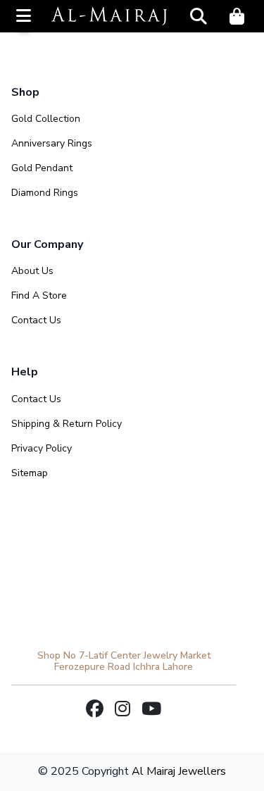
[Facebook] (94, 710)
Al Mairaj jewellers (179, 771)
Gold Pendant (42, 168)
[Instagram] (122, 710)
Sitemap (29, 473)
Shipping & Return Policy (66, 423)
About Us (32, 271)
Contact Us (36, 320)
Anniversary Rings (51, 143)
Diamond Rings (44, 192)
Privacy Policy (41, 448)
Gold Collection (45, 118)
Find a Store (39, 295)
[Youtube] (151, 710)
